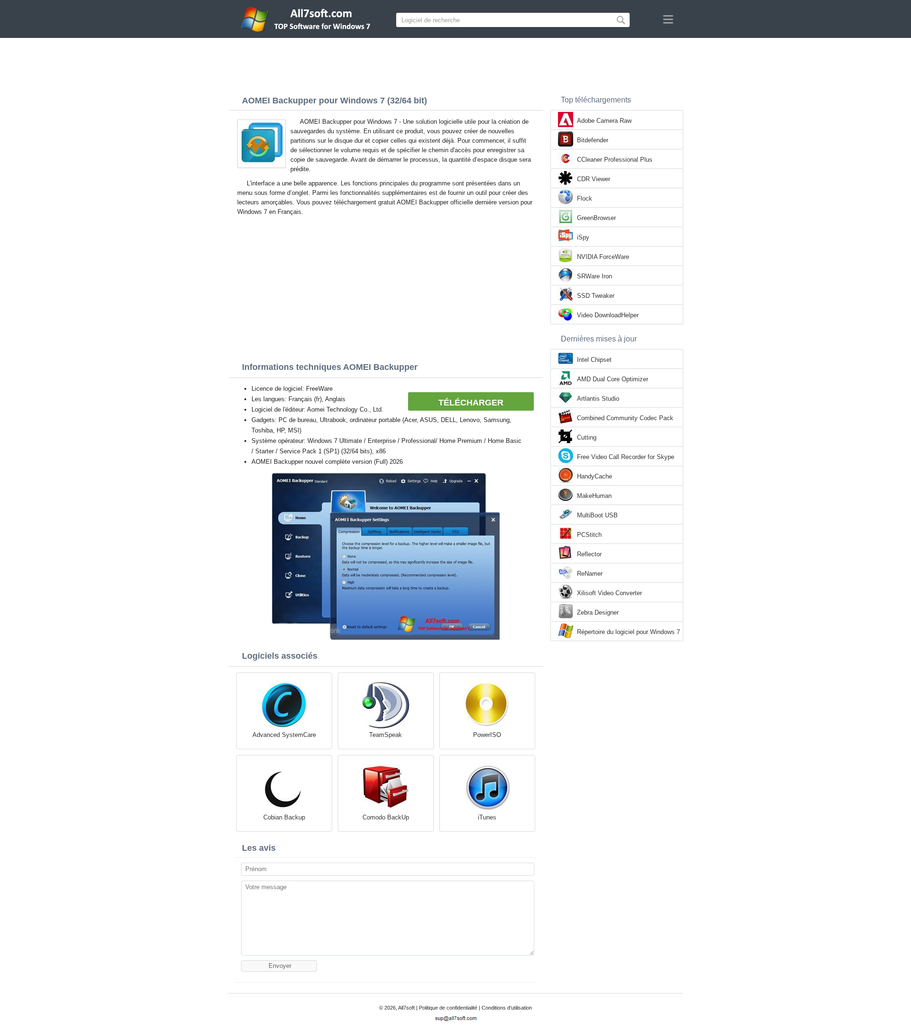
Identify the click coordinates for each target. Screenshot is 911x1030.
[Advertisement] (455, 64)
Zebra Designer (598, 612)
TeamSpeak (385, 734)
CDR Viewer (593, 179)
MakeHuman (594, 495)
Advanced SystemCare (284, 734)
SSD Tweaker (595, 295)
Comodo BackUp (386, 817)
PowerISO (487, 734)
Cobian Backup (284, 817)
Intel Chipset (594, 359)
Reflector (589, 554)
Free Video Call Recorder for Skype (625, 456)
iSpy (583, 237)
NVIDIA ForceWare (603, 256)
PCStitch (589, 534)
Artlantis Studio (598, 398)
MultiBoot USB (597, 515)
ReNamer (590, 573)
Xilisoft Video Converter (609, 593)
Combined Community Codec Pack (625, 418)
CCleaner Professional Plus (614, 159)
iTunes (487, 817)
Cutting (586, 437)
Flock (584, 198)
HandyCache (594, 476)
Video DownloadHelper (608, 315)
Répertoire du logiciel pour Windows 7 (628, 631)
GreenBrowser (596, 217)
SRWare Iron (594, 276)
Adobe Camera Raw (604, 120)
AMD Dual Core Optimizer (612, 379)
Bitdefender (592, 140)
